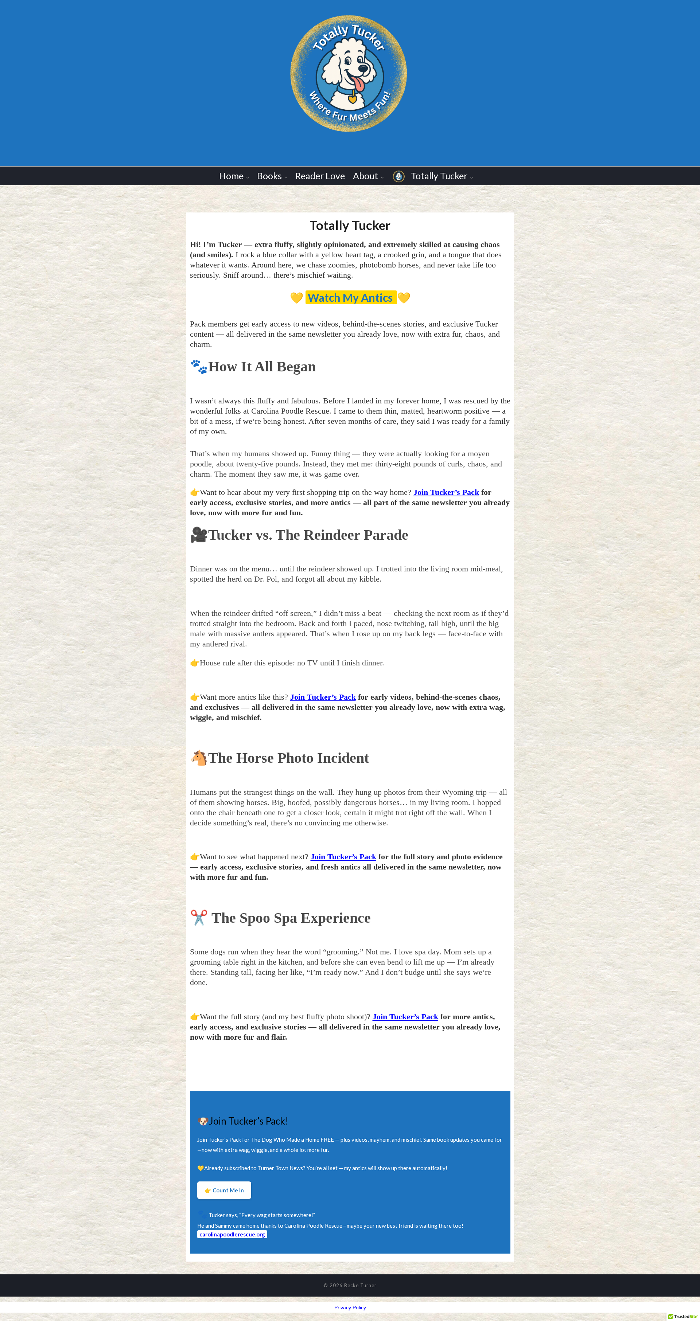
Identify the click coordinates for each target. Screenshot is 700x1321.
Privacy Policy (350, 1307)
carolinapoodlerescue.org (232, 1234)
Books (269, 175)
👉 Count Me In (224, 1190)
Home (231, 175)
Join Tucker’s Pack (446, 492)
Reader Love (320, 175)
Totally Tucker (438, 175)
